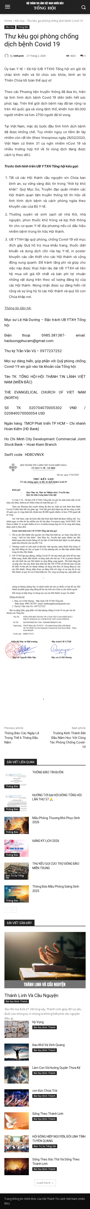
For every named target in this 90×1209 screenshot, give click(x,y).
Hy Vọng (38, 1022)
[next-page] (14, 910)
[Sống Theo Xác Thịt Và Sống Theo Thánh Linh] (16, 1166)
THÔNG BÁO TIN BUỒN (47, 772)
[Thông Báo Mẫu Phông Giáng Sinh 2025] (16, 894)
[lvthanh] (7, 56)
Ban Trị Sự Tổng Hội (15, 876)
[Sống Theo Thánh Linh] (16, 1120)
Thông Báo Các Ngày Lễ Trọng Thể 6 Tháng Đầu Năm (21, 737)
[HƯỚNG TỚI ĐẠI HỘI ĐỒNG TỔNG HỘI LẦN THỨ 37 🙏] (16, 802)
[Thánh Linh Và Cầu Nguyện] (45, 961)
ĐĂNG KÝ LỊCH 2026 (45, 841)
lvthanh (19, 55)
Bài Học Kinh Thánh (17, 1001)
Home (8, 21)
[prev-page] (7, 910)
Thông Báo (23, 27)
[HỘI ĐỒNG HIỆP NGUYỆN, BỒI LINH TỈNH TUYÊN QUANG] (16, 1143)
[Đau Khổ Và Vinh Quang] (16, 1052)
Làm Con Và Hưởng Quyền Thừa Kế (56, 1067)
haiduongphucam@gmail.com (29, 341)
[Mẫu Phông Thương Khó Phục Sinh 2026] (16, 825)
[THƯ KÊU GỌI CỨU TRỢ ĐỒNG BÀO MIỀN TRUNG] (16, 871)
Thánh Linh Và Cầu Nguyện (31, 995)
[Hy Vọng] (16, 1029)
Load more (43, 1183)
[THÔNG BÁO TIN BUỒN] (16, 779)
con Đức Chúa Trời (44, 1090)
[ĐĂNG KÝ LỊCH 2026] (16, 848)
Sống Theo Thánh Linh (47, 1113)
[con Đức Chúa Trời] (16, 1097)
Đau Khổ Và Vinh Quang (48, 1045)
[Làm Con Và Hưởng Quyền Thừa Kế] (16, 1075)
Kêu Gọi (19, 21)
